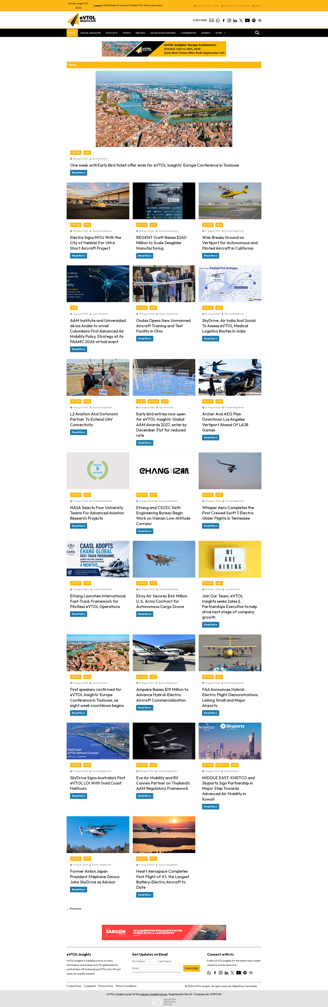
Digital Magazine (90, 32)
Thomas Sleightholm (102, 231)
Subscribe (200, 20)
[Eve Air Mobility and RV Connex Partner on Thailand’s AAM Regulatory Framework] (164, 741)
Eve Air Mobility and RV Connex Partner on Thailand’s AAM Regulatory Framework (163, 783)
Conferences (188, 32)
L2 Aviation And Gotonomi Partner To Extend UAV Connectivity (94, 419)
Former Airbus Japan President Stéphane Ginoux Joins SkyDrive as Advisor (95, 876)
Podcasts (112, 32)
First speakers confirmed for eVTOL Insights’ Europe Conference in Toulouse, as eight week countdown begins (97, 697)
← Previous (74, 908)
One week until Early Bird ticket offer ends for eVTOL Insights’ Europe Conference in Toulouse (154, 165)
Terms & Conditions (125, 986)
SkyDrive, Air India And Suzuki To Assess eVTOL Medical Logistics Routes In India (229, 326)
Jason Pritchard (99, 158)
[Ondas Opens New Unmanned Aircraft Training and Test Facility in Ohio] (164, 283)
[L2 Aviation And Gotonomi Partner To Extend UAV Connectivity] (98, 377)
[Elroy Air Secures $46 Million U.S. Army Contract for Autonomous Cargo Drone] (164, 559)
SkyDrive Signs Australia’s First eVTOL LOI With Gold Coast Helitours (97, 783)
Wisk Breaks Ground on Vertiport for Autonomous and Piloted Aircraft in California (230, 243)
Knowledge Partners (163, 32)
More (219, 32)
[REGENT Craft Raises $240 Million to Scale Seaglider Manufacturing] (164, 201)
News (72, 32)
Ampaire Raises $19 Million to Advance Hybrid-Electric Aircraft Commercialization (162, 694)
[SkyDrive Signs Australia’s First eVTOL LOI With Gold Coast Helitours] (98, 741)
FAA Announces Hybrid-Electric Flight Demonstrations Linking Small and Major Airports (230, 697)
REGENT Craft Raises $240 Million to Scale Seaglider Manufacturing (161, 243)
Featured (75, 152)
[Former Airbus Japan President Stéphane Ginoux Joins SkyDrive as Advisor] (98, 834)
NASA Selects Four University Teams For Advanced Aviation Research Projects (97, 513)
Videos (127, 32)
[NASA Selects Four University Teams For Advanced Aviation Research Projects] (98, 470)
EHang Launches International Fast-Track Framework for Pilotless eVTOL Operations (98, 601)
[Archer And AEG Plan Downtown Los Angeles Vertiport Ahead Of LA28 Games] (230, 377)
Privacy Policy (105, 986)
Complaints (90, 986)
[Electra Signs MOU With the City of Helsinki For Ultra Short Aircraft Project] (98, 201)
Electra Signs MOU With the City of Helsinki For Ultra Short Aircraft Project (95, 243)
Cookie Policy (74, 986)
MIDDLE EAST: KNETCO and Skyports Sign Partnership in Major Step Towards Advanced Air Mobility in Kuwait (228, 788)
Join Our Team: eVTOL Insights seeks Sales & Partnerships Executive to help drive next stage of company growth (229, 606)
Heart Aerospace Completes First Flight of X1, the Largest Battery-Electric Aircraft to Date (162, 879)
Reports (140, 32)
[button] (224, 33)
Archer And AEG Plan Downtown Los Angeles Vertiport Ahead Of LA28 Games (225, 421)
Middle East (222, 765)
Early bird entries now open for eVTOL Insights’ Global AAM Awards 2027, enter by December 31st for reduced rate (161, 424)
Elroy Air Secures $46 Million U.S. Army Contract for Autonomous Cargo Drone (161, 601)
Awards (205, 32)
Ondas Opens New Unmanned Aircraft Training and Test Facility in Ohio (163, 326)
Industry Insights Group (153, 994)
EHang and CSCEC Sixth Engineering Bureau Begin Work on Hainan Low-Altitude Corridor (163, 515)
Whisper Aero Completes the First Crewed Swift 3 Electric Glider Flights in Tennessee (228, 513)
